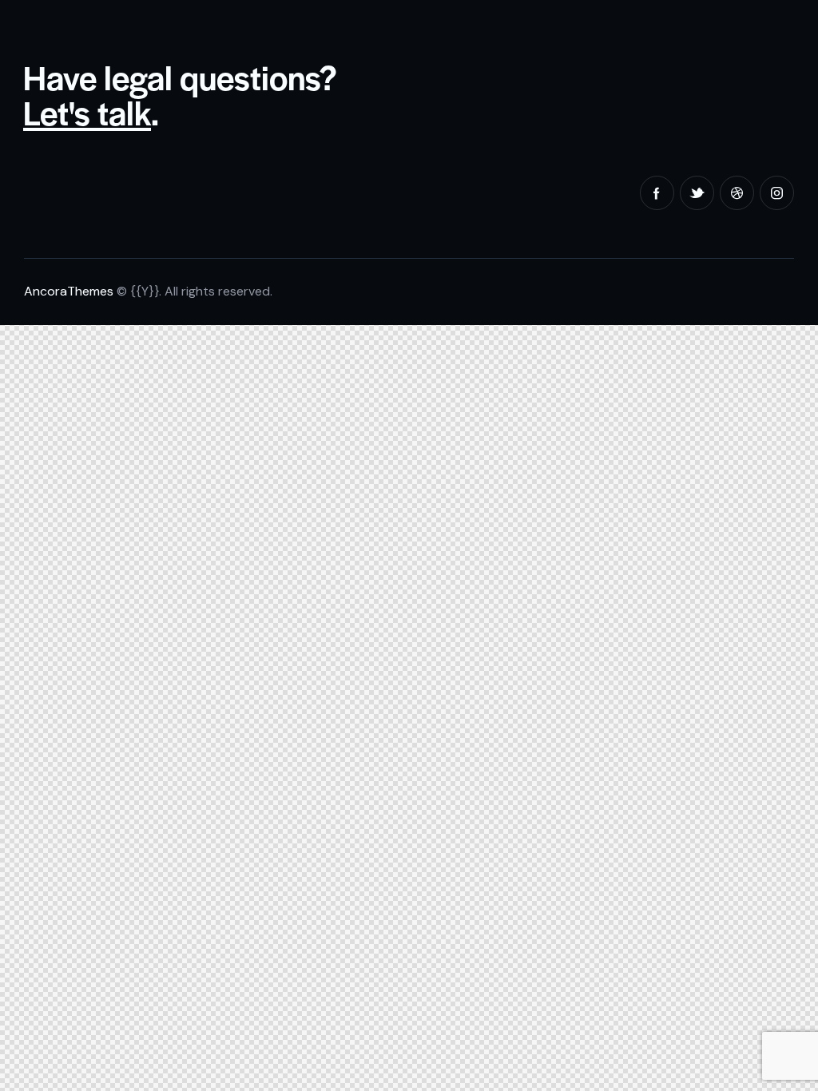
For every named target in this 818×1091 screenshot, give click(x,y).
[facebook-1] (657, 193)
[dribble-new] (737, 193)
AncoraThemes (68, 291)
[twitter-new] (697, 193)
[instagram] (777, 193)
